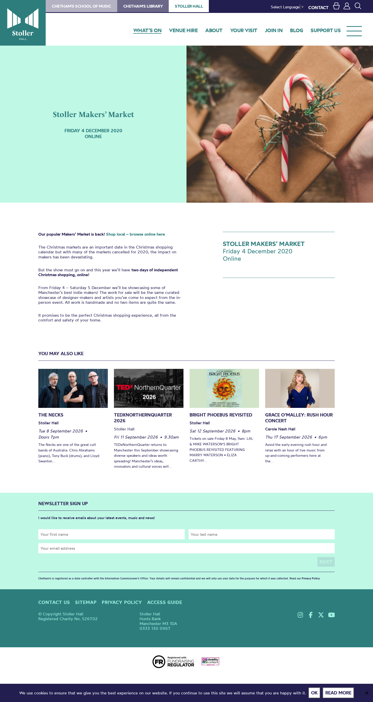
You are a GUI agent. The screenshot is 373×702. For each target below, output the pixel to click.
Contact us (54, 602)
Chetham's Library (143, 6)
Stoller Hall (23, 23)
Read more (338, 693)
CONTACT (318, 7)
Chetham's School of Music (81, 6)
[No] (366, 692)
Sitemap (86, 602)
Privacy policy (122, 602)
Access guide (164, 602)
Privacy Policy (311, 578)
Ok (314, 693)
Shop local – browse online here (135, 234)
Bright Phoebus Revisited (221, 415)
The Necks (50, 415)
